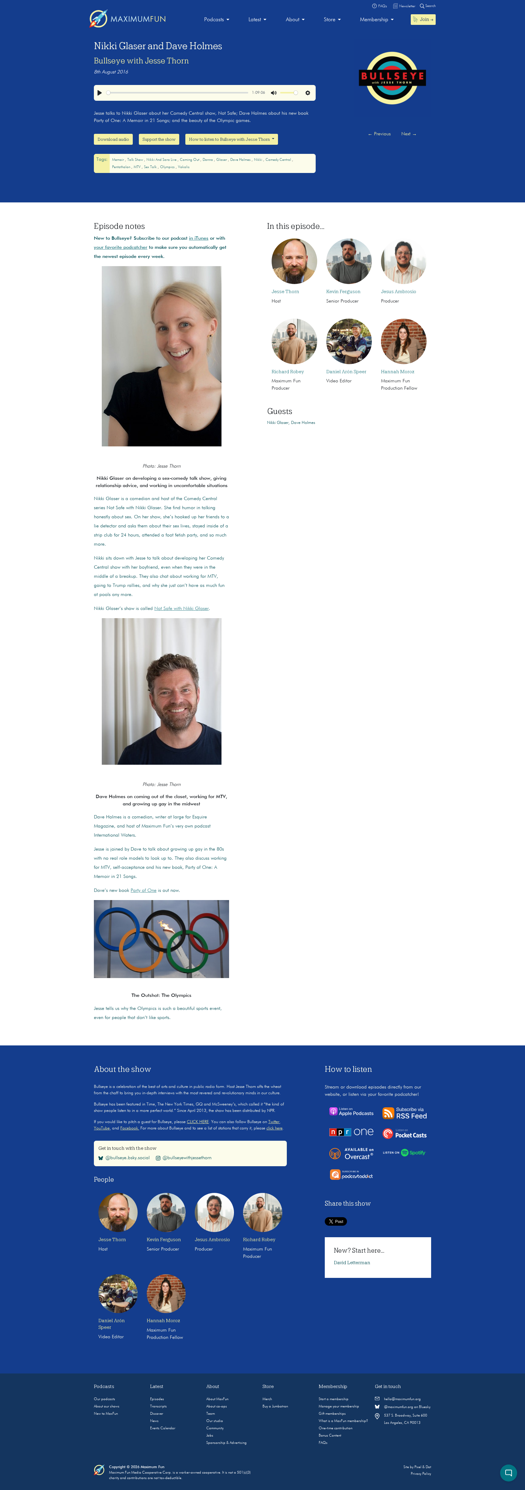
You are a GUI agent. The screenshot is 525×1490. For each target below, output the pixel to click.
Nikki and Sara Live (161, 160)
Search (430, 6)
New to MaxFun (106, 1414)
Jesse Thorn (285, 291)
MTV (138, 167)
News (154, 1421)
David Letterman (352, 1262)
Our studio (214, 1421)
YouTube (102, 1128)
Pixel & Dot (422, 1467)
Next (409, 134)
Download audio (113, 139)
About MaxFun (217, 1399)
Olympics (168, 167)
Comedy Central (279, 160)
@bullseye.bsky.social (127, 1158)
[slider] (177, 93)
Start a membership (333, 1399)
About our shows (106, 1406)
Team (210, 1414)
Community (215, 1428)
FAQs (323, 1443)
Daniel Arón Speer (346, 371)
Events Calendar (162, 1428)
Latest (255, 19)
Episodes (157, 1399)
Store (329, 19)
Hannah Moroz (397, 371)
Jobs (209, 1436)
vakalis (184, 167)
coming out (190, 160)
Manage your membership (339, 1406)
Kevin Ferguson (343, 291)
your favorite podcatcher (120, 247)
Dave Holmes (241, 160)
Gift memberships (332, 1414)
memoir (118, 160)
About (292, 19)
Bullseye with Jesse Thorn (141, 60)
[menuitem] (217, 19)
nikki (258, 160)
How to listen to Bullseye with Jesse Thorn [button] (230, 139)
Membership (374, 19)
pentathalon (121, 167)
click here (274, 1128)
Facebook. (129, 1128)
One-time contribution (335, 1428)
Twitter (273, 1122)
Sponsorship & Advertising (226, 1443)
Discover (156, 1414)
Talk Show (135, 160)
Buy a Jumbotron (275, 1406)
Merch (267, 1399)
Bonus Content (330, 1436)
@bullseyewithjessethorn (187, 1158)
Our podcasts (104, 1399)
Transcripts (158, 1406)
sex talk (151, 167)
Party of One (143, 890)
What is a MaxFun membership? (343, 1421)
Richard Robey (288, 371)
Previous (379, 134)
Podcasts (214, 19)
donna (208, 160)
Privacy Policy (421, 1474)
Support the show (159, 139)
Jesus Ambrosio (398, 291)
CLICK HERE (198, 1122)
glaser (222, 160)
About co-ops (216, 1406)
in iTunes (198, 238)
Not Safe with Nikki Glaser (181, 608)
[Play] (99, 93)
